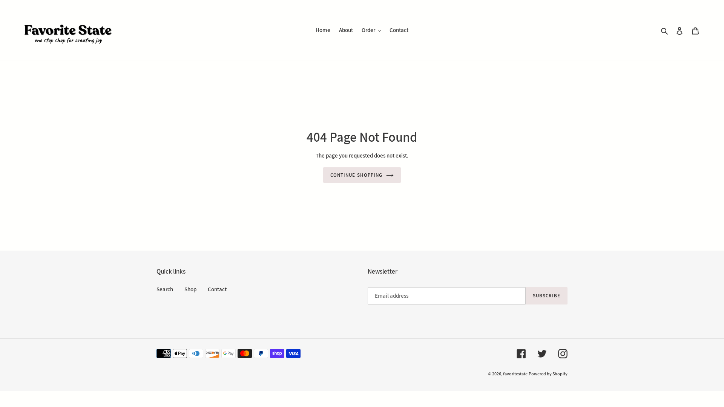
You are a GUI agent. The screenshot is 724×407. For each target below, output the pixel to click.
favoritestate (515, 373)
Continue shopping (356, 175)
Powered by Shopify (548, 373)
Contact (217, 289)
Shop (190, 289)
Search (164, 289)
